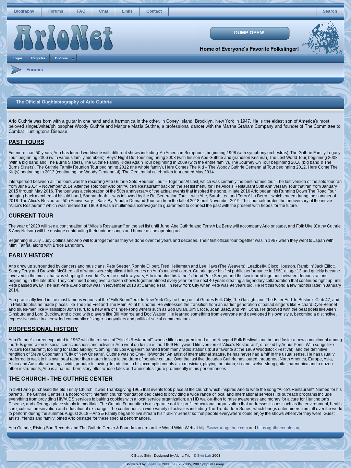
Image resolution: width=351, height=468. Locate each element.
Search (330, 11)
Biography (24, 11)
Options (61, 58)
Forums (55, 11)
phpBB (152, 464)
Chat (103, 11)
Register (38, 58)
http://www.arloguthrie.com (223, 428)
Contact (154, 11)
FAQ (81, 11)
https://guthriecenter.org (279, 428)
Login (17, 58)
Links (127, 11)
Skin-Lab (204, 455)
